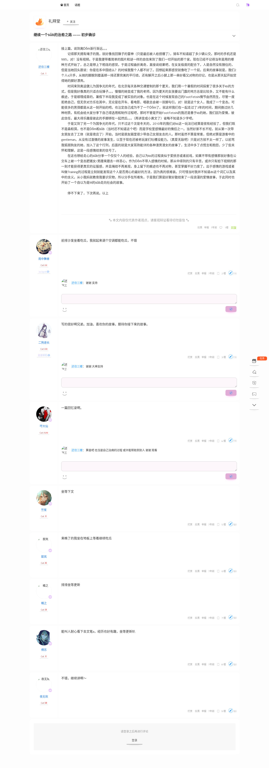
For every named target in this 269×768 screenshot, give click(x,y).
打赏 (190, 273)
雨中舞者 (43, 259)
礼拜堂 (54, 21)
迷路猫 (36, 5)
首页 (66, 5)
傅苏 (44, 650)
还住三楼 (43, 67)
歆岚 (44, 556)
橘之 (44, 603)
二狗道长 (43, 342)
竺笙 (44, 510)
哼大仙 (44, 426)
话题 (77, 5)
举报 (206, 227)
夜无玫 (44, 696)
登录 (134, 740)
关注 (72, 22)
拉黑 (200, 227)
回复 (234, 227)
